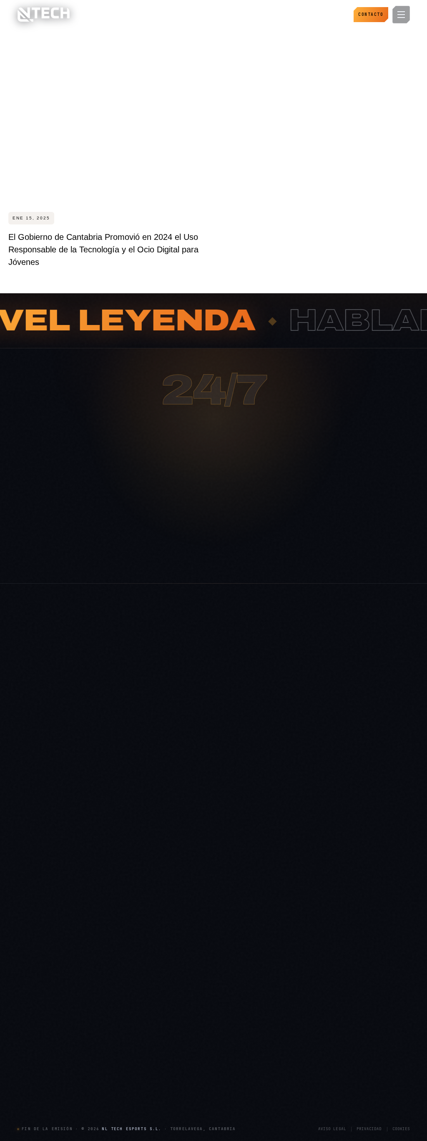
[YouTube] (96, 986)
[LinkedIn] (60, 986)
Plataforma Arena (168, 898)
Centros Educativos (171, 1089)
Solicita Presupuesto (172, 965)
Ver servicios (245, 558)
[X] (42, 986)
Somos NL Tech (167, 884)
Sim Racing (31, 1062)
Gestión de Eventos (302, 952)
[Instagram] (24, 986)
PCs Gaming (32, 1035)
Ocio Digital (292, 884)
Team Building (296, 992)
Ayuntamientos (165, 1035)
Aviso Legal (332, 1128)
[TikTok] (78, 986)
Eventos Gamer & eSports (309, 898)
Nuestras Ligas (296, 925)
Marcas (156, 1062)
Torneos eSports (298, 911)
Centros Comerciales (173, 1048)
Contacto (370, 14)
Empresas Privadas (170, 1075)
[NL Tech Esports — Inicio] (43, 14)
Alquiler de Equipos (302, 938)
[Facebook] (114, 986)
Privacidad (369, 1128)
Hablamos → (176, 558)
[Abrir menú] (401, 14)
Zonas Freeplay (35, 1103)
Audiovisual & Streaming (308, 965)
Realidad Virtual (36, 1075)
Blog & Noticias (166, 911)
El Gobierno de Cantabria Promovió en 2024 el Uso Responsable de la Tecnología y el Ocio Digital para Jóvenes (103, 249)
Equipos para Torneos (42, 1089)
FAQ (153, 925)
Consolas (28, 1048)
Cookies (401, 1128)
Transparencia (165, 938)
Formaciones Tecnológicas (310, 979)
